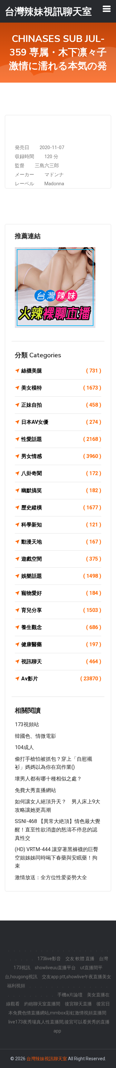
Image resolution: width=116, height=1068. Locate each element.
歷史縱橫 (61, 507)
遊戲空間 (61, 559)
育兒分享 (61, 610)
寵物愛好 (61, 593)
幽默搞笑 (61, 490)
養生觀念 (61, 627)
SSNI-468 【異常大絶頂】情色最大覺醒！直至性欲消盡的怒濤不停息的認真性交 (57, 829)
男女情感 (61, 456)
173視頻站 (27, 724)
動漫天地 (61, 542)
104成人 (24, 747)
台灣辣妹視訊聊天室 (46, 1058)
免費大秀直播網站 (35, 790)
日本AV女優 (61, 422)
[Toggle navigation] (106, 8)
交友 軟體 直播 (79, 958)
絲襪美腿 (61, 371)
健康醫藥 (61, 644)
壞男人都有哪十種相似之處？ (48, 779)
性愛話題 (61, 439)
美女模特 (61, 388)
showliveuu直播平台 (55, 967)
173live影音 (49, 958)
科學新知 (61, 525)
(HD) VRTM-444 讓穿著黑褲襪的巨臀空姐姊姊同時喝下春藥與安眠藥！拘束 (56, 857)
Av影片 (61, 679)
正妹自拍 (61, 405)
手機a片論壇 (69, 994)
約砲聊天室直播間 (42, 1003)
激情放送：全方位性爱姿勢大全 (51, 877)
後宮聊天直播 (78, 1003)
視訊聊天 (61, 661)
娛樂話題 (61, 576)
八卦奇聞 (61, 473)
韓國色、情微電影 (35, 736)
